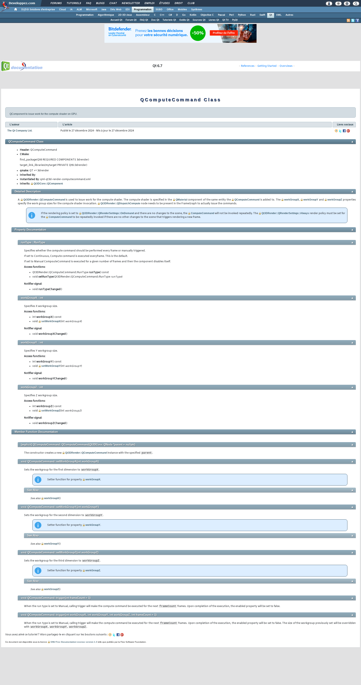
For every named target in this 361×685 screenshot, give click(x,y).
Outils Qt (184, 20)
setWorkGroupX (50, 321)
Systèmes (196, 9)
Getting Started (267, 66)
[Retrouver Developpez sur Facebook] (357, 20)
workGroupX (291, 199)
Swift (262, 15)
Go (184, 15)
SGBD (159, 9)
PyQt (235, 20)
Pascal (221, 15)
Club (190, 3)
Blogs (100, 3)
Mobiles (182, 9)
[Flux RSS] (348, 20)
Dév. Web (115, 9)
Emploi (149, 3)
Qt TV (225, 20)
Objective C (207, 15)
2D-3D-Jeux (125, 15)
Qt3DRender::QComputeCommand (44, 199)
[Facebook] (344, 130)
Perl (231, 15)
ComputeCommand (202, 213)
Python (242, 15)
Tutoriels (73, 3)
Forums (56, 3)
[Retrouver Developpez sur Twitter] (353, 20)
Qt (270, 15)
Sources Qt (199, 20)
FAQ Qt (144, 20)
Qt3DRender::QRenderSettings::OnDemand (108, 213)
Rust (252, 15)
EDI (128, 9)
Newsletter (130, 3)
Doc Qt (155, 20)
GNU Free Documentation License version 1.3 (74, 642)
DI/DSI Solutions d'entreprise (38, 9)
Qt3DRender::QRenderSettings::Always (285, 213)
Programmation (142, 9)
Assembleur (143, 15)
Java (103, 9)
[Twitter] (340, 130)
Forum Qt (131, 20)
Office (170, 9)
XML (278, 15)
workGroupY (310, 199)
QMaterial (181, 199)
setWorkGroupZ (50, 410)
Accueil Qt (116, 20)
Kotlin (193, 15)
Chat (113, 3)
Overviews (286, 66)
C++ (162, 15)
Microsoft (91, 9)
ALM (79, 9)
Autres (289, 15)
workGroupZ (334, 199)
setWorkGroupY (50, 366)
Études (164, 3)
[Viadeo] (336, 130)
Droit (178, 3)
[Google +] (348, 130)
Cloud (62, 9)
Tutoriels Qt (169, 20)
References (247, 66)
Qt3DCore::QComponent (48, 183)
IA (71, 9)
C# (170, 15)
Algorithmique (106, 15)
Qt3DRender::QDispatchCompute (120, 203)
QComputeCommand (246, 199)
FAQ (88, 3)
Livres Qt (214, 20)
